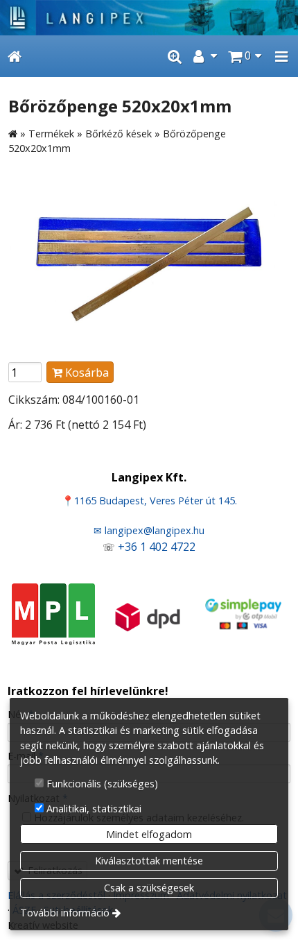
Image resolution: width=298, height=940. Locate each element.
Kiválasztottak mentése (149, 860)
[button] (281, 56)
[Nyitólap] (149, 17)
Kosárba (85, 372)
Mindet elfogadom (149, 834)
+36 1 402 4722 (156, 546)
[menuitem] (14, 56)
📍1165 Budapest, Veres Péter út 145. (149, 500)
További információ (64, 912)
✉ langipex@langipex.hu (149, 530)
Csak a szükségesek (149, 887)
